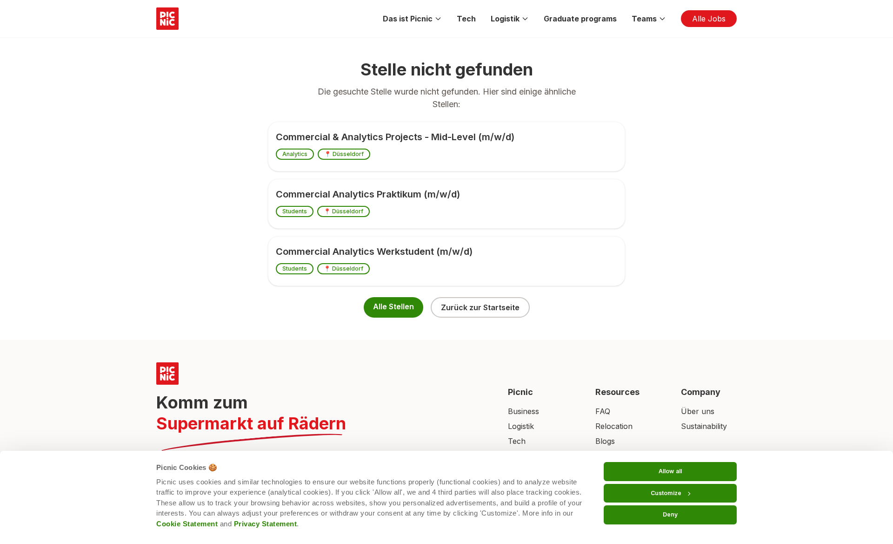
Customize (666, 493)
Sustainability (704, 426)
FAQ (602, 411)
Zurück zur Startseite (480, 307)
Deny (670, 514)
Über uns (697, 411)
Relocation (614, 426)
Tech (466, 18)
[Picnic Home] (321, 373)
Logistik (505, 18)
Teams (644, 18)
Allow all (670, 471)
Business (523, 411)
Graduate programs (580, 18)
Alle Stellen (393, 306)
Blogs (605, 441)
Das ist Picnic (408, 18)
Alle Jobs (709, 18)
